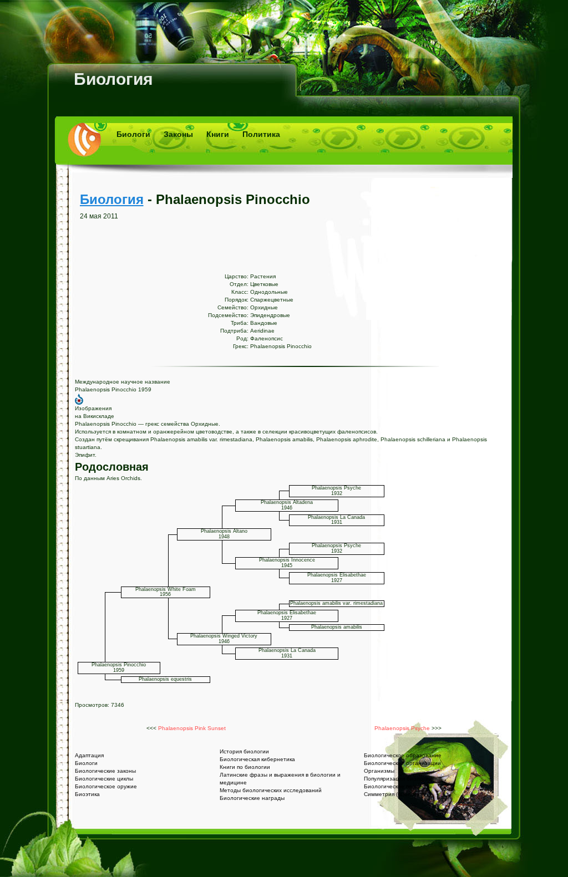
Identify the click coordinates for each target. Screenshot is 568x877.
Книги (217, 134)
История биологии (244, 751)
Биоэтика (87, 794)
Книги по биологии (245, 767)
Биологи (133, 134)
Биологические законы (105, 771)
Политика (261, 134)
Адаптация (89, 755)
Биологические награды (252, 798)
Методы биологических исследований (271, 790)
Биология (113, 79)
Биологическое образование (403, 755)
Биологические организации (402, 763)
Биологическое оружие (106, 786)
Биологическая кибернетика (257, 759)
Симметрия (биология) (394, 794)
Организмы (379, 771)
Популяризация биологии (398, 779)
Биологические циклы (104, 779)
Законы (178, 134)
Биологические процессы (398, 786)
